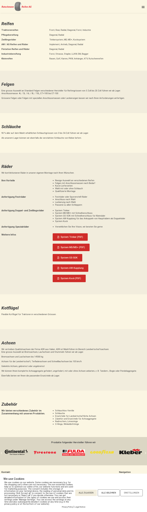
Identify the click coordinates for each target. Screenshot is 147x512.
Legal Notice (80, 507)
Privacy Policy (67, 507)
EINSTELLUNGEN (131, 493)
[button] (143, 6)
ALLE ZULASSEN (86, 493)
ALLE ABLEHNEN (108, 493)
